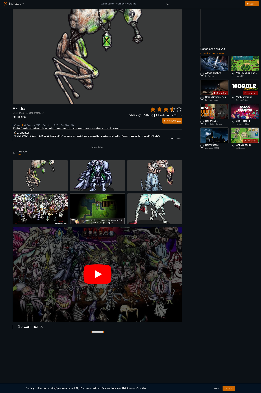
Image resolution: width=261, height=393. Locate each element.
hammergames (211, 100)
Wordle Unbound (244, 97)
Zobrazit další (97, 147)
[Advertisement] (230, 28)
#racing (220, 53)
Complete (47, 125)
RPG (56, 125)
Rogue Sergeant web (215, 97)
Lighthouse (240, 148)
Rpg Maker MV (67, 125)
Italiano (20, 154)
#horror (212, 53)
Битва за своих (243, 145)
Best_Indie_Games (213, 124)
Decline (216, 388)
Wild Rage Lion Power (246, 73)
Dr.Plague (209, 76)
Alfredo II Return (213, 73)
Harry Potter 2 (212, 145)
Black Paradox (243, 121)
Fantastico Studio (243, 124)
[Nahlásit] (181, 115)
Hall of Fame (211, 121)
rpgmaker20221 (212, 148)
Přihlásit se (252, 4)
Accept (229, 388)
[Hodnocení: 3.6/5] (166, 109)
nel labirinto (19, 116)
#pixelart (204, 53)
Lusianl (239, 76)
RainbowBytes (242, 100)
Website (17, 125)
